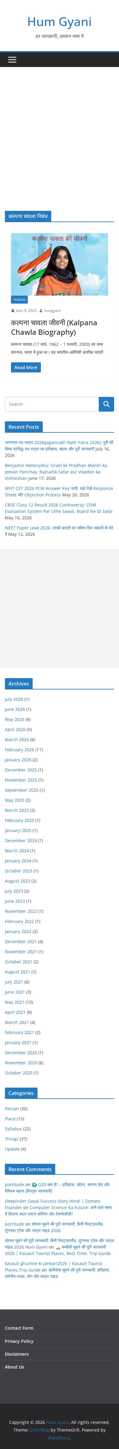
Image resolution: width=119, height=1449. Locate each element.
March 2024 (17, 850)
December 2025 (21, 770)
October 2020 (18, 1073)
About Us (14, 1367)
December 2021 (21, 941)
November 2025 (21, 780)
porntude (14, 1184)
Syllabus (13, 1129)
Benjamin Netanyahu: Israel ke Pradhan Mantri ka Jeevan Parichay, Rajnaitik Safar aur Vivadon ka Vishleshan (56, 471)
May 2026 (14, 719)
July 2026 (14, 699)
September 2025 (21, 790)
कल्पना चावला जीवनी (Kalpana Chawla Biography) (54, 327)
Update (12, 1149)
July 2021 (14, 982)
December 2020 (21, 1052)
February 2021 (19, 1032)
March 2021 (17, 1022)
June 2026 (15, 709)
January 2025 (18, 830)
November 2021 (21, 951)
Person (19, 299)
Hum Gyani (59, 21)
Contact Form (19, 1328)
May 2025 (14, 800)
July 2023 (14, 891)
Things (12, 1139)
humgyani (52, 310)
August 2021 (17, 972)
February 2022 (19, 921)
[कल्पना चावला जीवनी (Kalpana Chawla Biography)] (59, 264)
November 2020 (21, 1063)
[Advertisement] (59, 129)
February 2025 (19, 820)
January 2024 (18, 861)
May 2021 (14, 1002)
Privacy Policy (19, 1341)
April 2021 (15, 1012)
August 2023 (17, 881)
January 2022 (18, 931)
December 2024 (21, 840)
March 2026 (17, 739)
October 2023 (18, 871)
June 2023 (15, 901)
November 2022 (21, 911)
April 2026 (15, 729)
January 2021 (18, 1042)
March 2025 (17, 810)
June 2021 (15, 992)
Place (10, 1119)
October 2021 (18, 962)
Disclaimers (17, 1354)
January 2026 (18, 760)
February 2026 (19, 750)
